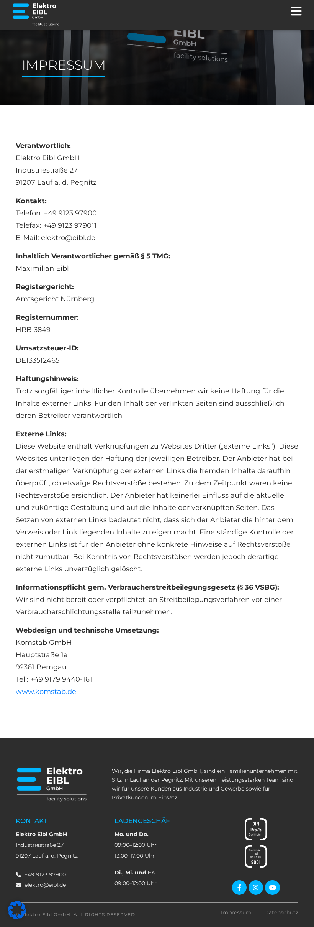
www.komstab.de (46, 691)
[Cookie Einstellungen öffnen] (17, 917)
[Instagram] (256, 887)
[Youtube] (272, 887)
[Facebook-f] (239, 887)
